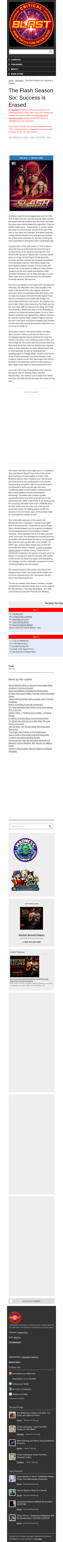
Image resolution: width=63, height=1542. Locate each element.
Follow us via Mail (20, 1394)
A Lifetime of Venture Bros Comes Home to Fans (28, 718)
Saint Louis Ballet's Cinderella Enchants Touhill (28, 690)
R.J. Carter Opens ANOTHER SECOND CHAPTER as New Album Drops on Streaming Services (29, 980)
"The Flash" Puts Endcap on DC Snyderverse (27, 732)
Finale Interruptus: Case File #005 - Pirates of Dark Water (32, 1428)
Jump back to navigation (31, 1301)
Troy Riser (38, 1539)
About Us (17, 1337)
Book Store (17, 73)
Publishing (16, 64)
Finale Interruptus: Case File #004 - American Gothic (32, 1456)
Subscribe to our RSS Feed (24, 1373)
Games (19, 1448)
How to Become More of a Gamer (31, 1490)
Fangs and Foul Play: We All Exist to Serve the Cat (29, 740)
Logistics (16, 59)
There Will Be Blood (20, 622)
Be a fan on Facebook (22, 1389)
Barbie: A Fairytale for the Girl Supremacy (26, 704)
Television (19, 80)
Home (11, 80)
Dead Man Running (20, 619)
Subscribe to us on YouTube (24, 1378)
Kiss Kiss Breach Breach (22, 624)
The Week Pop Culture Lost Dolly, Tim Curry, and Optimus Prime (33, 1414)
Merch (14, 69)
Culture (19, 1420)
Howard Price (23, 1332)
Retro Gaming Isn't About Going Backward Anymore (35, 1442)
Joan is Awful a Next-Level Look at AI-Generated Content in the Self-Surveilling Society (29, 736)
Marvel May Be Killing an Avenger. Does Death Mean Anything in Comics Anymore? (31, 686)
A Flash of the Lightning (22, 616)
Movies (19, 1484)
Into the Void (17, 613)
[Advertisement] (31, 429)
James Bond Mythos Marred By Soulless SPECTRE (34, 1503)
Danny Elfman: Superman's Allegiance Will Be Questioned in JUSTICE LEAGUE (35, 1517)
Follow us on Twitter (21, 1384)
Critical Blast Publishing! (30, 1357)
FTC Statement (15, 1342)
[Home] (31, 23)
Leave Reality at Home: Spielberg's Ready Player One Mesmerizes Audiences (35, 1477)
